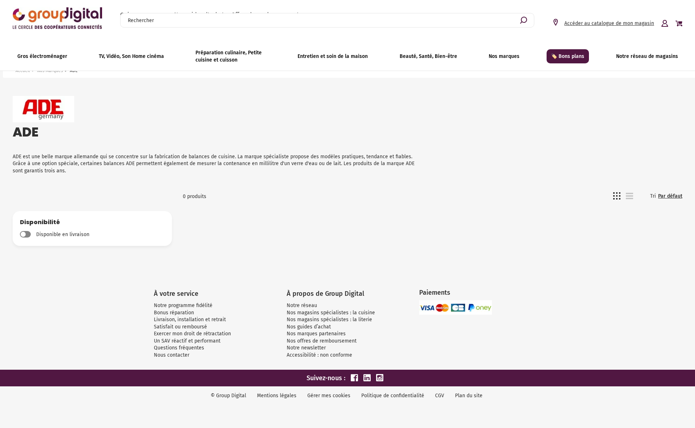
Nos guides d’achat (309, 327)
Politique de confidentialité (392, 396)
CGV (439, 396)
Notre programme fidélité (183, 305)
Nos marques (504, 56)
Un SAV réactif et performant (187, 341)
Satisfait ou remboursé (180, 327)
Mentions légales (276, 396)
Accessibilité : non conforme (319, 355)
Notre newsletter (306, 348)
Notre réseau (302, 305)
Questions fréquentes (179, 348)
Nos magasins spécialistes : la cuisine (331, 313)
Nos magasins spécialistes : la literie (329, 319)
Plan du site (469, 396)
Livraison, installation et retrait (190, 319)
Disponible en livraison (62, 234)
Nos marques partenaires (316, 334)
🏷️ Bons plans (567, 56)
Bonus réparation (174, 313)
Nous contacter (171, 355)
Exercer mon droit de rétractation (192, 334)
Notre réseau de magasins (647, 56)
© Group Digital (228, 396)
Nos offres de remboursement (322, 341)
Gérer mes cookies (328, 396)
